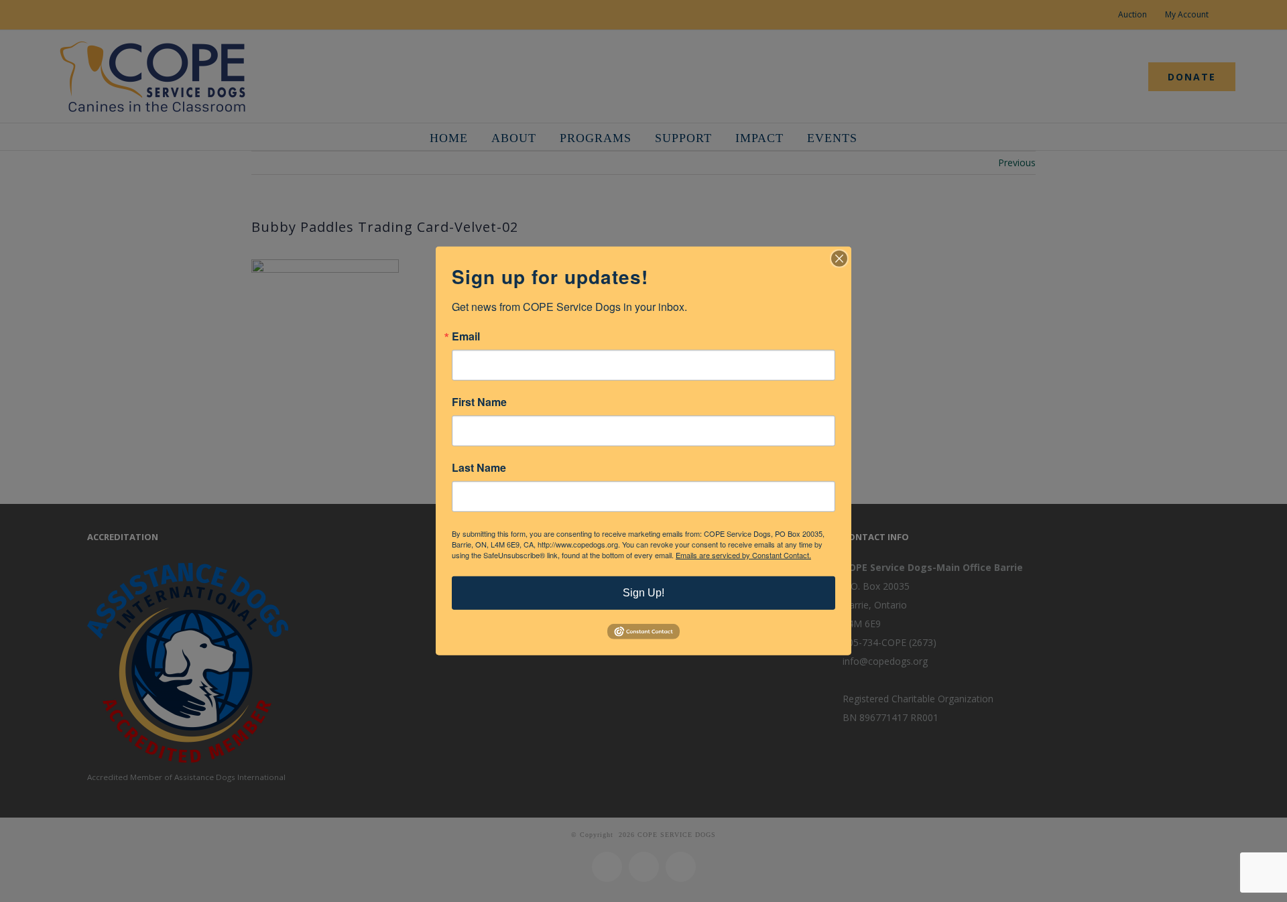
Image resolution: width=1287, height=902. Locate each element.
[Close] (839, 259)
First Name (479, 402)
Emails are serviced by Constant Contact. (743, 555)
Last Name (479, 467)
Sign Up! (643, 592)
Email (466, 336)
